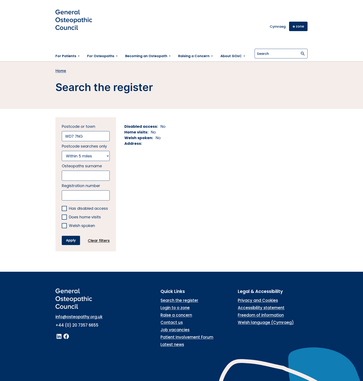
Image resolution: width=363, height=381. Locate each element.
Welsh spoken (82, 226)
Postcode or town (78, 126)
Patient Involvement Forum (186, 337)
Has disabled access (88, 208)
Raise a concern (176, 315)
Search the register (179, 300)
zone (298, 26)
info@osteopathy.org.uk (79, 317)
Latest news (172, 344)
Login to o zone (175, 308)
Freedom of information (261, 315)
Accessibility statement (261, 308)
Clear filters (99, 240)
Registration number (81, 185)
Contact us (171, 322)
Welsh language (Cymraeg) (266, 322)
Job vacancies (174, 330)
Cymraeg (278, 26)
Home (60, 71)
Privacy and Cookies (258, 300)
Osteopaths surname (82, 166)
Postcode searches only (84, 146)
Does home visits (85, 217)
